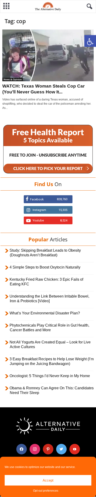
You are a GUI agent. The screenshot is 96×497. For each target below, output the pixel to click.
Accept (48, 480)
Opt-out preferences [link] (45, 490)
